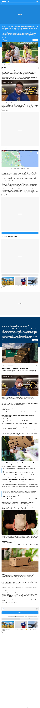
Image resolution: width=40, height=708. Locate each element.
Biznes (17, 3)
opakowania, (18, 616)
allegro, (10, 616)
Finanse (21, 3)
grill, (12, 236)
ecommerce (35, 340)
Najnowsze (8, 3)
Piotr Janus (21, 285)
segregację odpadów (14, 472)
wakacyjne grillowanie (25, 73)
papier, (26, 616)
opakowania (4, 541)
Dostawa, (14, 616)
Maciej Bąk (4, 39)
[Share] (36, 64)
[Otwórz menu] (36, 1)
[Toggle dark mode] (34, 1)
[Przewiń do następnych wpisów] (37, 283)
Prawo (13, 3)
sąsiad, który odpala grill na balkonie (23, 190)
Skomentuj (6, 64)
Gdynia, (9, 236)
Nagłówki (4, 67)
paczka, (22, 616)
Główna (2, 3)
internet (15, 236)
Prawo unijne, (30, 616)
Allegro (7, 420)
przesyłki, (35, 616)
